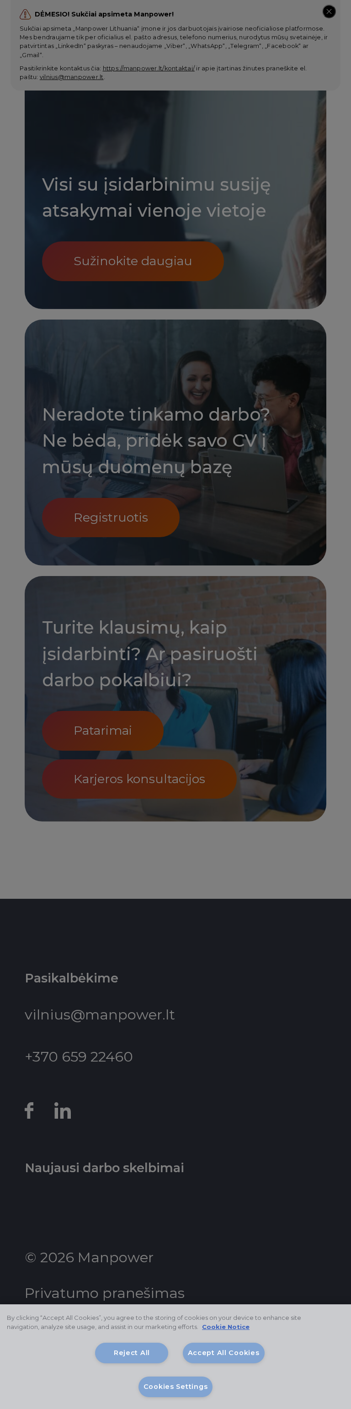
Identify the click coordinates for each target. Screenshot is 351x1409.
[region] (175, 1356)
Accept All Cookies (224, 1353)
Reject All (132, 1353)
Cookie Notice (226, 1326)
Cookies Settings (176, 1386)
